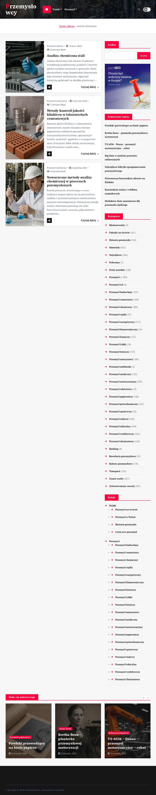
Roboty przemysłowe (120, 463)
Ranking (113, 448)
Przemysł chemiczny (57, 167)
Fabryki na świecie (119, 232)
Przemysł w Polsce (125, 516)
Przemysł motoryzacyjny (122, 381)
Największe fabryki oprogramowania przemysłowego (74, 743)
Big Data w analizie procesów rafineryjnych (24, 743)
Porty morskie (117, 269)
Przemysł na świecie (126, 509)
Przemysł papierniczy (121, 396)
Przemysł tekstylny (119, 426)
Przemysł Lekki (117, 344)
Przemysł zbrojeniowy (121, 441)
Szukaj (112, 44)
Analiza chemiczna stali (66, 56)
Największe (115, 254)
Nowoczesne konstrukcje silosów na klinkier (127, 743)
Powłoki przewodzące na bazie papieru (126, 125)
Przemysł (70, 9)
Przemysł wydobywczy (121, 433)
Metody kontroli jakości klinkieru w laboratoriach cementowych (67, 115)
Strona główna (67, 26)
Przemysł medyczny (120, 374)
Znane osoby (116, 478)
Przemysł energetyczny (122, 321)
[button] (143, 698)
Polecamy (114, 262)
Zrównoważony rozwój (122, 486)
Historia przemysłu (119, 239)
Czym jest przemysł (126, 531)
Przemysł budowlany (120, 292)
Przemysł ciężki (117, 314)
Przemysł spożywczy (120, 411)
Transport (114, 471)
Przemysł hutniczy (119, 336)
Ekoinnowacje (117, 225)
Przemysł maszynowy (121, 359)
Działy (56, 9)
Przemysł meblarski (120, 366)
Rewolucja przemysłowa (122, 456)
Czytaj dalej (88, 87)
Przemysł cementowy (57, 100)
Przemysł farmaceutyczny (123, 329)
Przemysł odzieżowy (120, 389)
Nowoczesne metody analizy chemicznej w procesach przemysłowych (69, 181)
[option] (28, 730)
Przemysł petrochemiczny (123, 403)
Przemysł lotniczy (119, 351)
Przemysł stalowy (55, 45)
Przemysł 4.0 (116, 284)
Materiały (114, 247)
